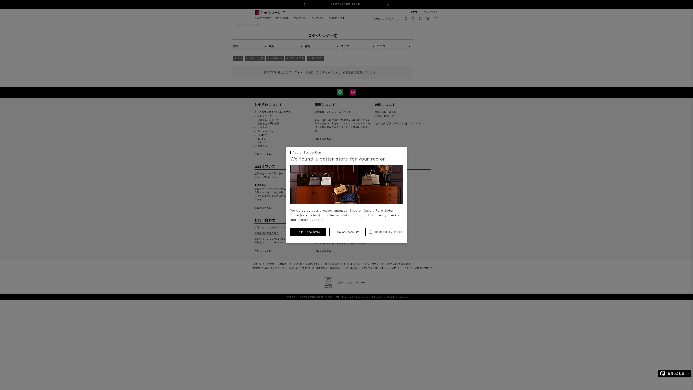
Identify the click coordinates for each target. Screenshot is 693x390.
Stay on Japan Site (347, 232)
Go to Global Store (308, 232)
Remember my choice (388, 232)
